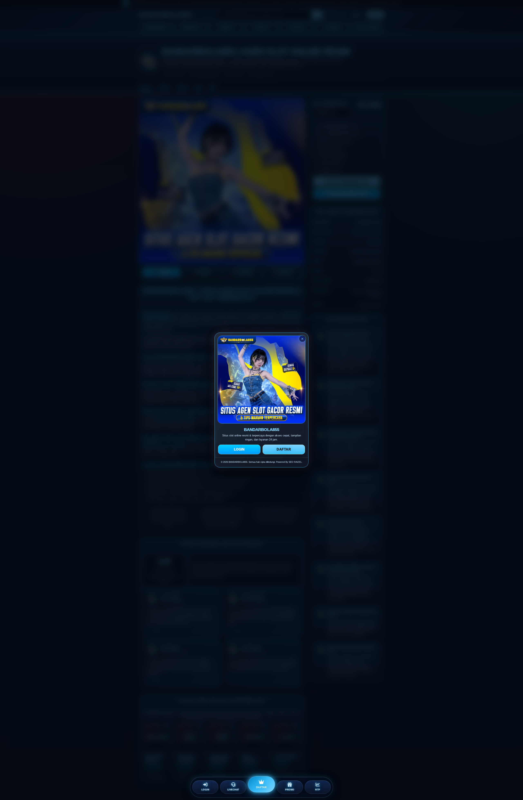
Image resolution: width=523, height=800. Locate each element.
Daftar (284, 449)
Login (239, 449)
